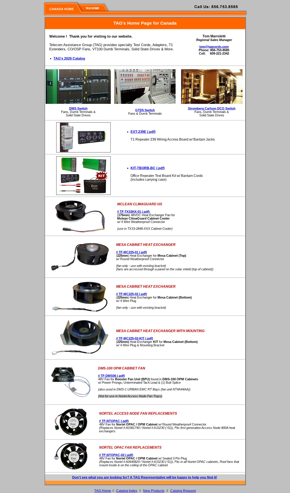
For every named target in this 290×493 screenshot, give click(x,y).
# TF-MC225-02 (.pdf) (131, 294)
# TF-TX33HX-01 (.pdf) (133, 211)
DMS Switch (78, 108)
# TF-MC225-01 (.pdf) (131, 252)
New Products (153, 491)
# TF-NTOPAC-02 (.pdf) (116, 455)
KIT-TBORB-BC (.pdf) (148, 168)
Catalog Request (183, 491)
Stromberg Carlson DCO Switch (211, 108)
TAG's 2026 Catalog (69, 58)
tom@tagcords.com (214, 46)
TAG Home (102, 491)
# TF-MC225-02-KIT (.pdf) (134, 338)
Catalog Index (126, 491)
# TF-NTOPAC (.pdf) (114, 421)
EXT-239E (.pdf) (143, 132)
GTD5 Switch (145, 110)
